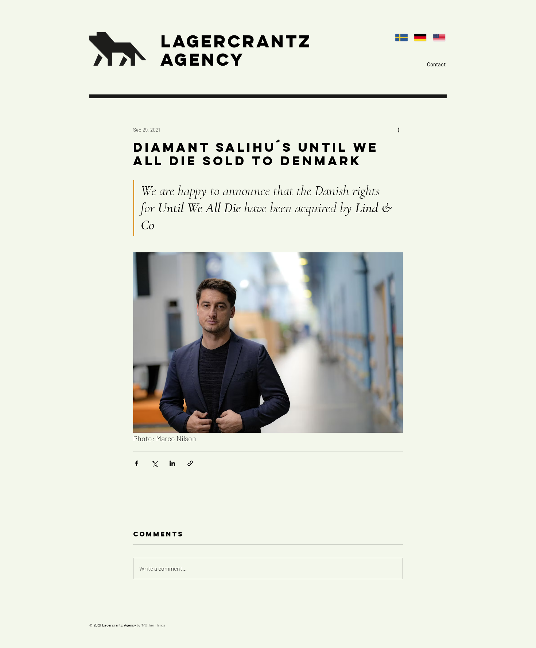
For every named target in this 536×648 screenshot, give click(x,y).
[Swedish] (404, 37)
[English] (441, 37)
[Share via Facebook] (136, 463)
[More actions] (398, 129)
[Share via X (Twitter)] (154, 463)
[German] (422, 37)
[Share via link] (190, 463)
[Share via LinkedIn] (172, 463)
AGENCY (202, 59)
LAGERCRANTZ (236, 41)
